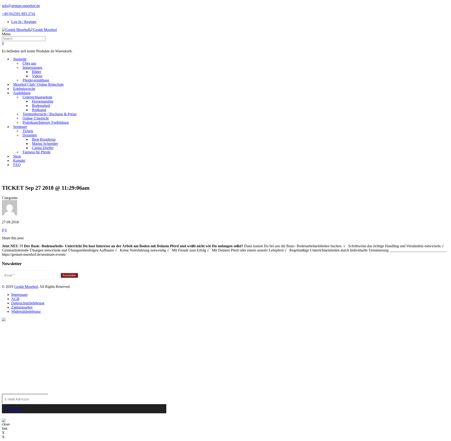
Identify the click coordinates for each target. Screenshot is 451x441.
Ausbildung (22, 93)
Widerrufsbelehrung (26, 311)
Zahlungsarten (21, 307)
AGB (15, 299)
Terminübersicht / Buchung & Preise (50, 114)
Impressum (19, 295)
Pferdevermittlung (36, 80)
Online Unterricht (36, 118)
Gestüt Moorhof (26, 287)
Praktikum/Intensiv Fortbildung (46, 122)
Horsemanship (42, 101)
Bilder (36, 72)
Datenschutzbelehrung (27, 303)
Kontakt (19, 160)
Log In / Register (23, 22)
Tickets (28, 131)
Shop (17, 156)
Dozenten (30, 135)
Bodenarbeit (41, 106)
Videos (37, 76)
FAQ (17, 165)
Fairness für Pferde (37, 152)
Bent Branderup (44, 139)
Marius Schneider (45, 144)
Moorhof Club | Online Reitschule (38, 84)
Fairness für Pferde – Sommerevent (229, 176)
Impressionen (32, 68)
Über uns (29, 63)
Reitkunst (39, 110)
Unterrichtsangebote (37, 97)
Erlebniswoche (24, 89)
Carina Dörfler (43, 148)
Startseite (20, 59)
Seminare (20, 127)
